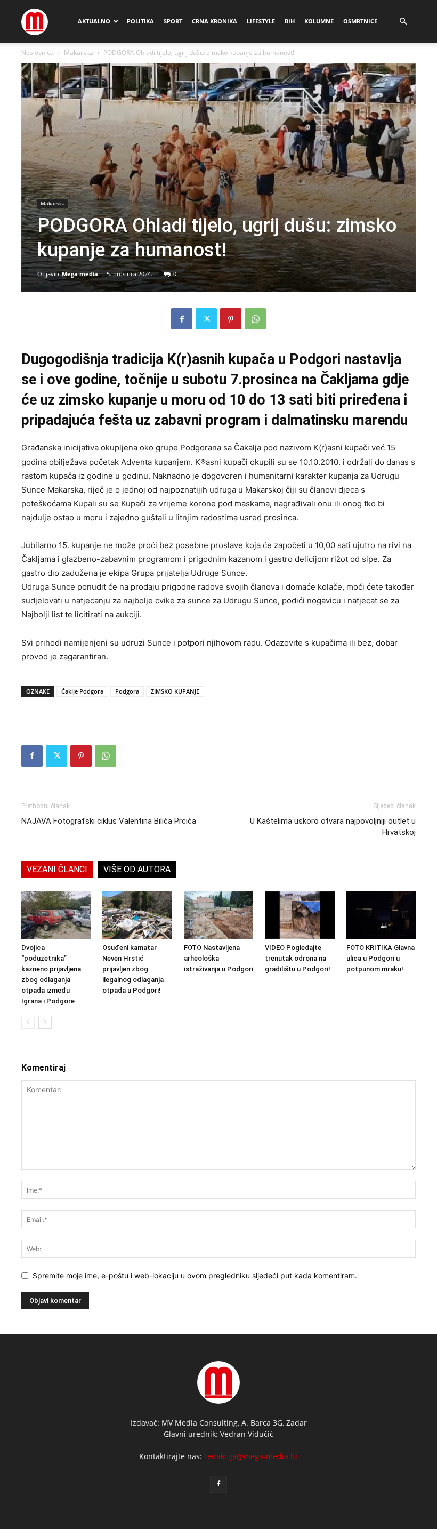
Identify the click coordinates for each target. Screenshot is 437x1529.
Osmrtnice (360, 21)
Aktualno (94, 21)
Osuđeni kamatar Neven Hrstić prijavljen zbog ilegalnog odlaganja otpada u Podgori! (133, 969)
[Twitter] (206, 318)
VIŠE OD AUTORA (137, 869)
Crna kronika (214, 21)
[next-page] (45, 1022)
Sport (173, 21)
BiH (290, 21)
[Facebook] (181, 318)
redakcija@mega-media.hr (251, 1456)
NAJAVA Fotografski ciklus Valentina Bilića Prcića (108, 821)
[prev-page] (28, 1022)
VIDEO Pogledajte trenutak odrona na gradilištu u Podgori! (297, 958)
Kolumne (319, 21)
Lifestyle (261, 21)
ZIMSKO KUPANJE (175, 691)
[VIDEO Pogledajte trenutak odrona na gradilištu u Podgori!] (299, 915)
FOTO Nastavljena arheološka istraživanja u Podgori (218, 958)
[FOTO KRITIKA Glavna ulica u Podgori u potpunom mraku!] (381, 915)
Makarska (78, 52)
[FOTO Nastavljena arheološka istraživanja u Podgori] (218, 915)
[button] (403, 22)
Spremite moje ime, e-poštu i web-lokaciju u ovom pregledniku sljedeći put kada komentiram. (195, 1275)
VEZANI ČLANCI (57, 869)
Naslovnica (37, 52)
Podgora (127, 691)
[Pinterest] (230, 318)
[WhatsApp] (255, 318)
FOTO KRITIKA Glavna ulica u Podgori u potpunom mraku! (380, 958)
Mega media (80, 274)
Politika (140, 21)
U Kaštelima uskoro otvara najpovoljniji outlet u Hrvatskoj (333, 826)
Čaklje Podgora (82, 691)
